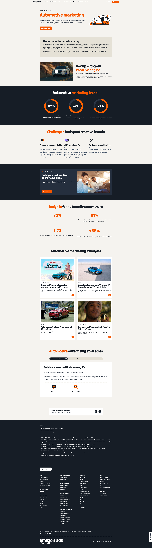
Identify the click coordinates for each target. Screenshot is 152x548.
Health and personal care (85, 491)
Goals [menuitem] (41, 475)
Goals (46, 1)
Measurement (67, 1)
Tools (74, 1)
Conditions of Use (48, 531)
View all (41, 507)
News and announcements (105, 487)
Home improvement (84, 495)
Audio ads (41, 503)
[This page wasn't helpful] (96, 411)
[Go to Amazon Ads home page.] (51, 541)
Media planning (63, 479)
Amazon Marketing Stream (65, 499)
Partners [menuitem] (102, 491)
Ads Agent (62, 523)
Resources (102, 481)
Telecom (81, 499)
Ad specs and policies (104, 483)
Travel (81, 503)
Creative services (63, 487)
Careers (89, 531)
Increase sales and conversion (45, 483)
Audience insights (63, 477)
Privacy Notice (56, 531)
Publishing (82, 497)
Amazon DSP (62, 511)
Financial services (83, 487)
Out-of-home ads (43, 505)
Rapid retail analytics (64, 505)
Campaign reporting (63, 501)
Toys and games (83, 501)
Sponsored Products (43, 495)
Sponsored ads (42, 493)
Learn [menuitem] (101, 475)
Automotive (82, 477)
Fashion (81, 485)
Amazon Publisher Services (65, 517)
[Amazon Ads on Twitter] (43, 534)
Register (115, 1)
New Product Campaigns (64, 521)
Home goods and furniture (85, 493)
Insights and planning (65, 475)
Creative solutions (64, 483)
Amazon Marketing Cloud (64, 513)
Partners (80, 1)
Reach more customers (44, 479)
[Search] (104, 2)
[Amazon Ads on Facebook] (50, 534)
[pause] (56, 72)
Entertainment (83, 483)
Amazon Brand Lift (63, 497)
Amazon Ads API (63, 515)
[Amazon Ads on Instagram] (45, 534)
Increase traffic (42, 481)
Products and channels (56, 1)
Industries (82, 475)
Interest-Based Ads (65, 531)
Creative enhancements (64, 485)
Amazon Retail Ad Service (65, 519)
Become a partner (103, 495)
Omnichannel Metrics (64, 503)
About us (41, 531)
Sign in (108, 1)
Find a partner (103, 493)
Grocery (81, 489)
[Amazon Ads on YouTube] (47, 534)
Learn (86, 1)
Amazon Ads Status (82, 531)
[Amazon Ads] (36, 2)
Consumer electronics (84, 481)
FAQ (101, 485)
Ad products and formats (44, 490)
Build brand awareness (44, 477)
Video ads (41, 501)
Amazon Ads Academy (104, 477)
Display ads (42, 499)
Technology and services (66, 509)
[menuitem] (46, 499)
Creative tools (62, 489)
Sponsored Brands (43, 497)
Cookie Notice (73, 531)
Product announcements (105, 479)
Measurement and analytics (64, 494)
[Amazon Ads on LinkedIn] (40, 534)
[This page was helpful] (99, 411)
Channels (82, 507)
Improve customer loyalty (45, 485)
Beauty (81, 479)
